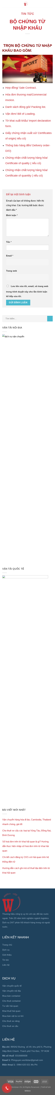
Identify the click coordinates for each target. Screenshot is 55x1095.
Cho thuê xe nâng (11, 1021)
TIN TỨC (27, 13)
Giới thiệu (7, 955)
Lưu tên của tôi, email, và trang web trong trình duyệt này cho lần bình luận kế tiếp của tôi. (27, 291)
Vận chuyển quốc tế (12, 986)
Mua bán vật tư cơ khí (13, 1016)
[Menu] (51, 3)
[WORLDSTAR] (26, 4)
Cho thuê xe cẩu (10, 1026)
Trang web (11, 271)
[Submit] (50, 318)
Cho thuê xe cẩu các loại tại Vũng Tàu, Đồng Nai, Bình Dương (26, 832)
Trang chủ (7, 945)
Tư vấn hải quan (10, 1006)
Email (9, 256)
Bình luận (12, 215)
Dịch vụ (5, 950)
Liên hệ (5, 965)
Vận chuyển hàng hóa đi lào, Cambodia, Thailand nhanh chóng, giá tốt (26, 821)
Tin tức (5, 960)
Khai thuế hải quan (11, 1011)
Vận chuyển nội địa (11, 991)
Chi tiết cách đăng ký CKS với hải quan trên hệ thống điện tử (25, 859)
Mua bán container (11, 996)
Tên (8, 242)
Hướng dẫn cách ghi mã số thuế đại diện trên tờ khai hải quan (26, 870)
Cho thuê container (11, 1001)
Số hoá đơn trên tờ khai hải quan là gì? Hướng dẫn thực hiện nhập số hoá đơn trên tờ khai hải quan (25, 846)
